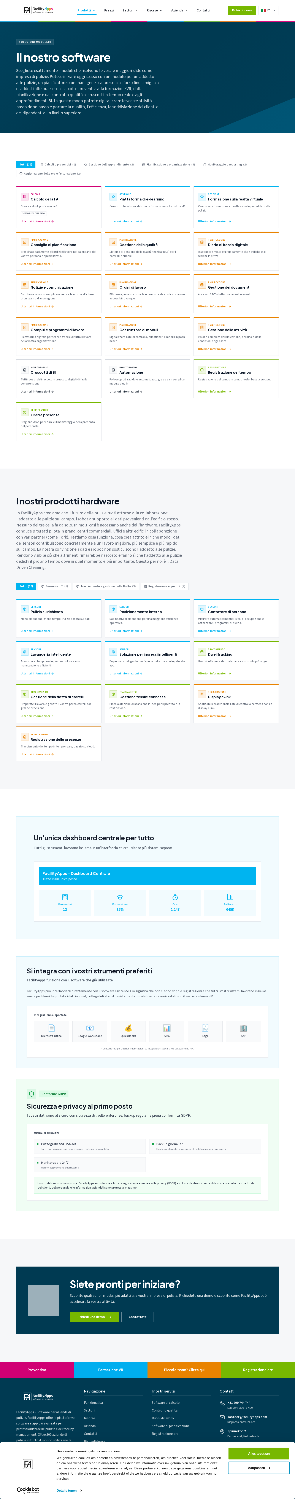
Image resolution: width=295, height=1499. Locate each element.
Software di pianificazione (171, 1426)
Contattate (138, 1317)
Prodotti (84, 10)
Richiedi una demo (91, 1317)
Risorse (152, 10)
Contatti (203, 10)
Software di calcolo (166, 1402)
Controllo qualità (165, 1410)
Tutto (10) (26, 586)
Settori (127, 10)
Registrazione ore (165, 1433)
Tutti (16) (25, 164)
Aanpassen (256, 1467)
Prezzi (109, 10)
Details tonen (67, 1490)
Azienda (177, 10)
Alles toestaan (259, 1453)
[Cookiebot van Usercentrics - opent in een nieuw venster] (28, 1490)
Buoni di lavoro (163, 1418)
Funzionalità (93, 1402)
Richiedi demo (242, 10)
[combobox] (271, 10)
